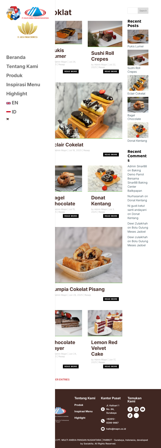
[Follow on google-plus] (136, 415)
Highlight (16, 93)
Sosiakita (88, 443)
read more (70, 71)
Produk (14, 75)
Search (143, 10)
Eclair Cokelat (67, 145)
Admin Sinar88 (137, 166)
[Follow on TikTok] (130, 415)
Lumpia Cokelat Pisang (78, 289)
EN (14, 102)
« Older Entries (58, 379)
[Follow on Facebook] (130, 409)
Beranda (15, 57)
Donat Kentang (101, 200)
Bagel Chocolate (63, 200)
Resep (61, 64)
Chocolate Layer (63, 345)
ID (14, 112)
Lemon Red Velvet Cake (104, 348)
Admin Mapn (60, 61)
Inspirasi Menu (23, 84)
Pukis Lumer (58, 53)
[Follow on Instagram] (136, 409)
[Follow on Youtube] (142, 409)
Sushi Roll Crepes (102, 56)
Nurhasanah (136, 196)
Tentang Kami (22, 66)
